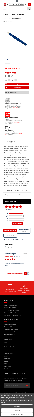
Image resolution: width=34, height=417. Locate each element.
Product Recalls (8, 339)
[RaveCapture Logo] (10, 201)
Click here (15, 107)
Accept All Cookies (17, 414)
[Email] (9, 76)
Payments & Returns (9, 326)
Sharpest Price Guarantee (11, 329)
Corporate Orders (8, 337)
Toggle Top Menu (17, 1)
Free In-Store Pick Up (10, 307)
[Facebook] (6, 76)
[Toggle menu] (5, 8)
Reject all (17, 410)
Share (8, 270)
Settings (17, 406)
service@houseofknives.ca (14, 312)
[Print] (12, 76)
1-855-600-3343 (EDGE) (13, 310)
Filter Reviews (9, 244)
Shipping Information (10, 324)
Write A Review (17, 223)
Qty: (6, 80)
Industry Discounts (9, 334)
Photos (10, 235)
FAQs (5, 342)
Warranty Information (10, 332)
